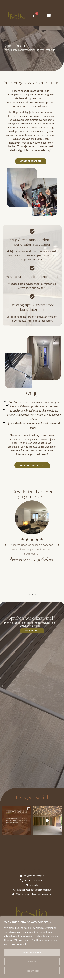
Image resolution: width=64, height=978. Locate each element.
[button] (48, 15)
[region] (32, 947)
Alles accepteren (32, 952)
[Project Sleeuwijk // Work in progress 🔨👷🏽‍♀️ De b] (47, 820)
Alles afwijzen (32, 970)
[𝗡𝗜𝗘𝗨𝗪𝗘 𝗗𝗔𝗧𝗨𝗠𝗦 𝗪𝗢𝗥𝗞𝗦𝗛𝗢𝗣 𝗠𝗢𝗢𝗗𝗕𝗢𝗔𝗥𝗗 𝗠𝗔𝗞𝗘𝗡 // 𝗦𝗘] (16, 820)
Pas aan (32, 961)
